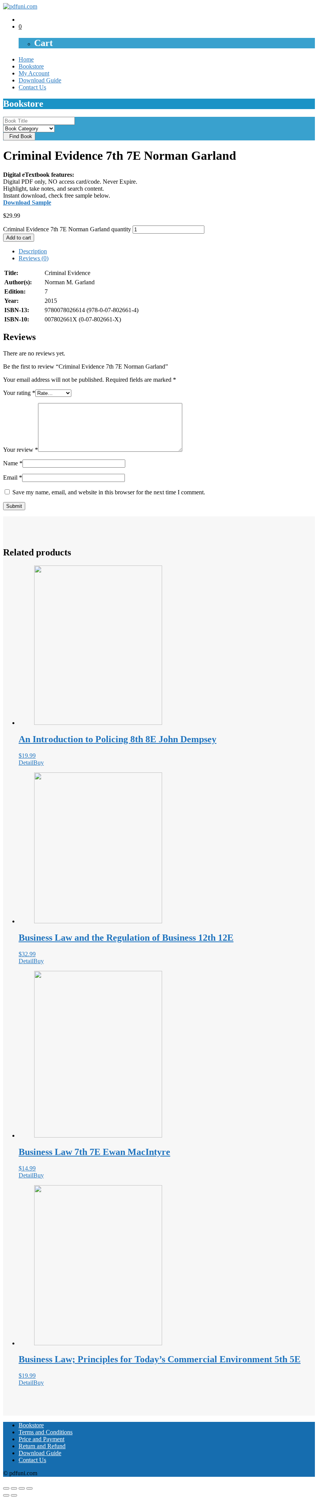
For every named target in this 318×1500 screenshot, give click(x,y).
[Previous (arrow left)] (6, 1495)
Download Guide (40, 80)
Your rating (19, 393)
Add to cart (18, 238)
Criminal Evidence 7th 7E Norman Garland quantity (67, 229)
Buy (38, 762)
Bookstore (31, 66)
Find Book (19, 136)
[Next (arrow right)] (14, 1495)
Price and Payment (41, 1439)
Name (12, 463)
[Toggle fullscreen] (22, 1488)
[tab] (167, 251)
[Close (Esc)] (6, 1488)
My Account (34, 73)
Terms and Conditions (46, 1432)
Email (12, 477)
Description (33, 251)
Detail (26, 762)
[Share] (14, 1488)
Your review (20, 449)
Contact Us (32, 87)
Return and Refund (42, 1446)
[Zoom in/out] (29, 1488)
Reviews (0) (33, 258)
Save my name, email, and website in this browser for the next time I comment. (108, 492)
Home (26, 59)
